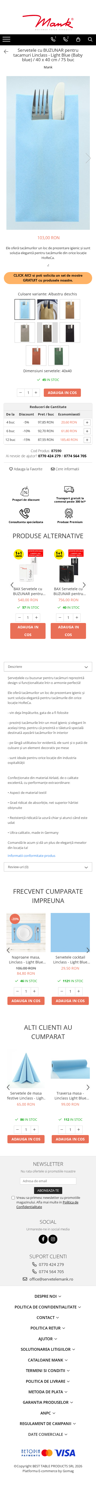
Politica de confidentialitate (46, 1307)
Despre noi (46, 1296)
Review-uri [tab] (18, 867)
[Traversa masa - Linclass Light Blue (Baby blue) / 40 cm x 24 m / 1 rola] (70, 1068)
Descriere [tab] (15, 666)
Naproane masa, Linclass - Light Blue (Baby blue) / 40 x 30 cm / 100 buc (26, 959)
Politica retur (46, 1328)
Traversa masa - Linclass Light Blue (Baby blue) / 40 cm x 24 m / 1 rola (70, 1095)
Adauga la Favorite (27, 468)
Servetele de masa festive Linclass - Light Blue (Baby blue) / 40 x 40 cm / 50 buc (26, 1095)
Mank (48, 67)
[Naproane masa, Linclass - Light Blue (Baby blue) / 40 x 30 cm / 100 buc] (26, 932)
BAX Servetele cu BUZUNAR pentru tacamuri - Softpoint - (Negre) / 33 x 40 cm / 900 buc (68, 591)
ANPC (46, 1413)
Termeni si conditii (46, 1370)
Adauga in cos (62, 392)
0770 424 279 (51, 1264)
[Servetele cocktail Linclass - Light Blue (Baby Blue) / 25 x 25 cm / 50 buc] (70, 932)
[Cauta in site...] (90, 39)
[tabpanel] (48, 153)
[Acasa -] (48, 22)
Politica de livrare (46, 1381)
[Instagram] (52, 1239)
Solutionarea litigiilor (46, 1349)
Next (88, 158)
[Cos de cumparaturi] (78, 39)
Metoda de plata (46, 1391)
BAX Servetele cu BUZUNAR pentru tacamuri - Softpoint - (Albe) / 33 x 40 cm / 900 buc (28, 591)
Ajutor (46, 1338)
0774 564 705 (51, 1271)
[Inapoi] (4, 51)
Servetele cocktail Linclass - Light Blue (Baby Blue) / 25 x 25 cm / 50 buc (70, 959)
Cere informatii (67, 468)
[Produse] (7, 41)
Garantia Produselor (46, 1402)
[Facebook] (43, 1239)
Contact (46, 1317)
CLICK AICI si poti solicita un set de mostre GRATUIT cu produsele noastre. (48, 278)
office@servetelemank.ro (50, 1279)
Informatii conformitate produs (31, 855)
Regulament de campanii (46, 1423)
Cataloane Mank (46, 1360)
